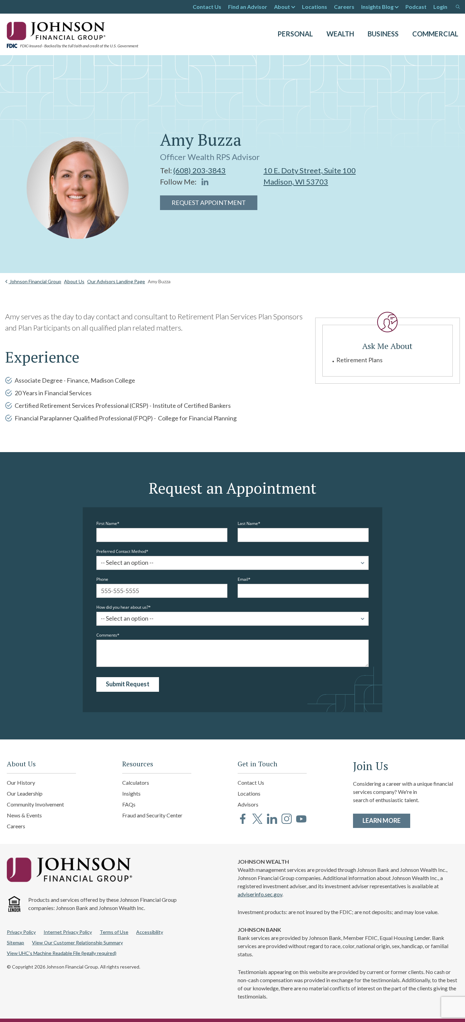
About (282, 6)
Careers (344, 6)
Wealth (340, 34)
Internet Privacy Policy (68, 932)
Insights (131, 793)
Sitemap (15, 942)
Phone (102, 579)
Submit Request (127, 684)
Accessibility (149, 932)
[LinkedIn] (205, 182)
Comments (106, 635)
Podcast (416, 6)
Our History (21, 782)
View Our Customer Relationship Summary (77, 942)
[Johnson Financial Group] (58, 30)
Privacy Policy (21, 932)
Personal (295, 34)
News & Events (24, 815)
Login (440, 6)
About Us (74, 281)
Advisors (248, 804)
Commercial (435, 34)
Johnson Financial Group (35, 281)
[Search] (458, 7)
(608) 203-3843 (199, 170)
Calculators (135, 782)
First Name (106, 523)
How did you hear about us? (122, 607)
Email (243, 579)
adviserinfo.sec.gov (260, 894)
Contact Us (207, 6)
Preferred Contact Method (121, 551)
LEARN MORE (386, 820)
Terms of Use (114, 932)
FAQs (128, 804)
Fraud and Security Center (152, 815)
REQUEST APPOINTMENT (209, 202)
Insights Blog (377, 6)
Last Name (248, 523)
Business (383, 34)
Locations (314, 6)
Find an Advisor (247, 6)
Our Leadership (25, 793)
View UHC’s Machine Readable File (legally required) (61, 953)
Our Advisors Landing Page (116, 281)
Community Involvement (35, 804)
